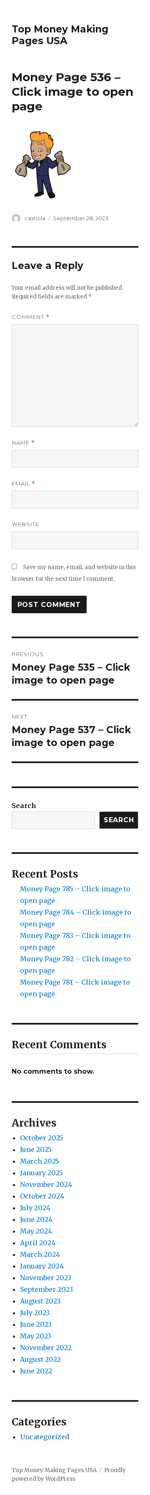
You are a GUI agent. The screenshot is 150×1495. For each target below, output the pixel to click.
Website (25, 524)
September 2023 (46, 1289)
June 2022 (36, 1371)
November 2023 (45, 1278)
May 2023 (35, 1336)
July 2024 (35, 1208)
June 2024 (36, 1219)
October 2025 (41, 1138)
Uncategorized (44, 1437)
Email (23, 483)
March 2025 (39, 1161)
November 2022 (46, 1347)
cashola (35, 218)
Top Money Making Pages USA (60, 35)
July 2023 (35, 1312)
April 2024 (37, 1243)
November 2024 (46, 1184)
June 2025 (36, 1149)
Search (24, 805)
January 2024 (42, 1266)
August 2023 (40, 1301)
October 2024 (42, 1196)
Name (23, 442)
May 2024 (36, 1231)
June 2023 (36, 1324)
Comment (31, 317)
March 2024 (40, 1254)
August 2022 (40, 1359)
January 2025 (41, 1173)
